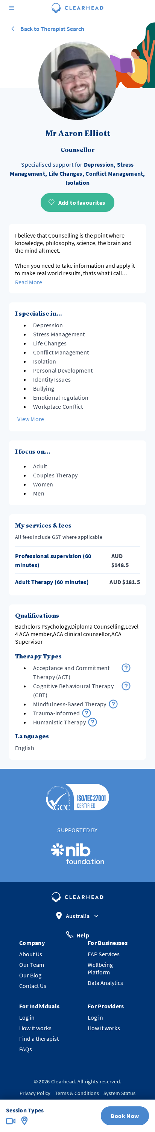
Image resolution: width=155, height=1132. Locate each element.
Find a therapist (39, 1038)
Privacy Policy (35, 1093)
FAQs (25, 1049)
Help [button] (82, 934)
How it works (35, 1028)
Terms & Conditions (77, 1093)
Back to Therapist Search (52, 28)
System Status (119, 1093)
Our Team (31, 964)
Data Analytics (105, 982)
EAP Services (104, 954)
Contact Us (32, 985)
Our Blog (30, 975)
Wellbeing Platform (100, 968)
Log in (27, 1017)
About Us (30, 954)
